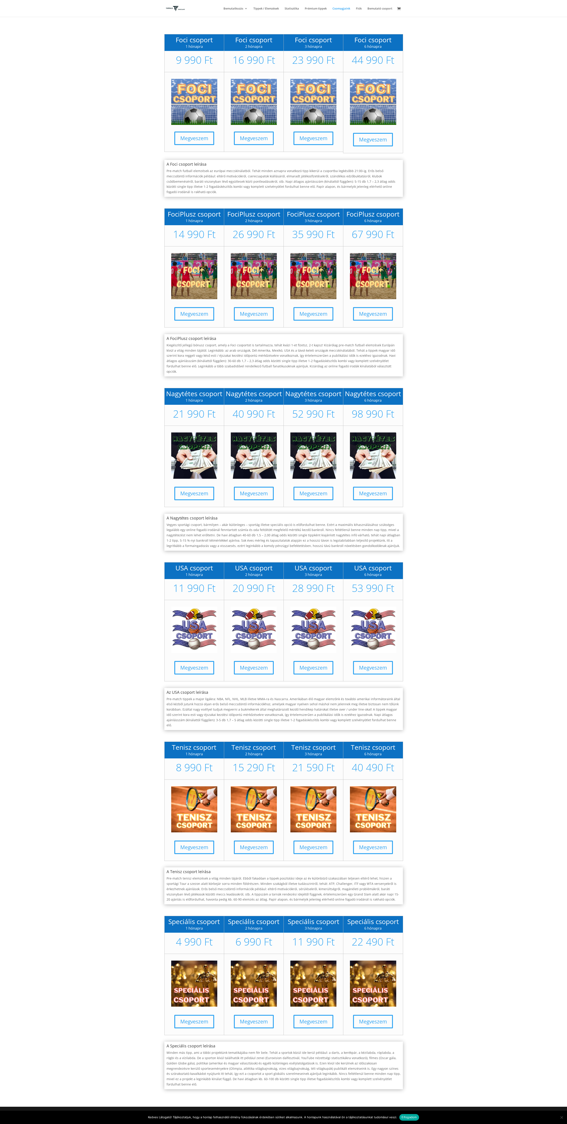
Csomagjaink (341, 8)
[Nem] (561, 1117)
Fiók (359, 8)
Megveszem (194, 138)
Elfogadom (409, 1117)
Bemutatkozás (233, 8)
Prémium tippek (316, 8)
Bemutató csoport (379, 8)
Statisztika (292, 8)
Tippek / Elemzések (266, 8)
